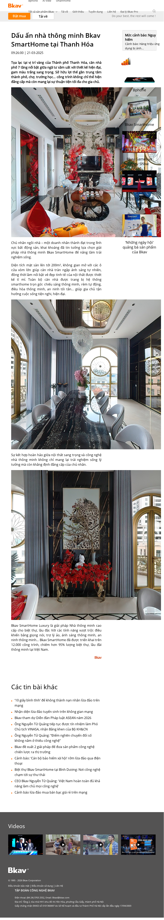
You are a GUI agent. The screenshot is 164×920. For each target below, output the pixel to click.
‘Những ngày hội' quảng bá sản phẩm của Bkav (139, 247)
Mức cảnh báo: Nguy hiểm (140, 37)
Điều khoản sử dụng (42, 885)
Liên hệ (111, 11)
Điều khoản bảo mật (18, 885)
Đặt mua (19, 16)
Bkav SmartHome (139, 124)
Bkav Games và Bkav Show (139, 161)
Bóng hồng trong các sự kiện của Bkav (139, 203)
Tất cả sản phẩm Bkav (41, 11)
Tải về (64, 11)
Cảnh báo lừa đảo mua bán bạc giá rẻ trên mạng (51, 792)
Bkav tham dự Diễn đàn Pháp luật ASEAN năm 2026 (53, 718)
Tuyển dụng (95, 11)
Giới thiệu (78, 11)
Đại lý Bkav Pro (129, 11)
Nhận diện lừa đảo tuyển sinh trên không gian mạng (54, 711)
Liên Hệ (59, 885)
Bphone (139, 90)
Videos (16, 826)
